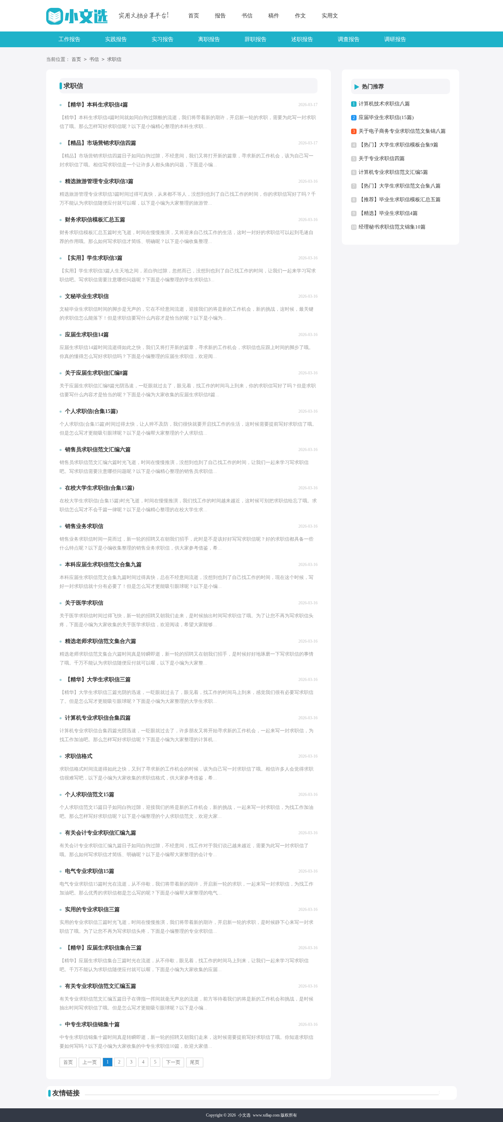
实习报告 (162, 39)
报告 (220, 15)
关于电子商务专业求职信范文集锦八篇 (402, 131)
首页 (193, 15)
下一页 (173, 1062)
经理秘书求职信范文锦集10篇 (392, 227)
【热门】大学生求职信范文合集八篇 (400, 186)
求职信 (114, 59)
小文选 (244, 1115)
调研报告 (395, 39)
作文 (300, 15)
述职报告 (302, 39)
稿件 (273, 15)
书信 (247, 15)
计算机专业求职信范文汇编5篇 (393, 172)
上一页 (89, 1062)
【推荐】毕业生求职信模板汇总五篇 (400, 199)
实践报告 (116, 39)
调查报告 (349, 39)
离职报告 (209, 39)
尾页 (194, 1062)
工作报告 (69, 39)
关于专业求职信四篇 (382, 158)
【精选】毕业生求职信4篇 (388, 213)
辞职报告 (256, 39)
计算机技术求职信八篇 (384, 103)
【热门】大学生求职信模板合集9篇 (398, 144)
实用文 (330, 15)
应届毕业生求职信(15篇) (386, 117)
